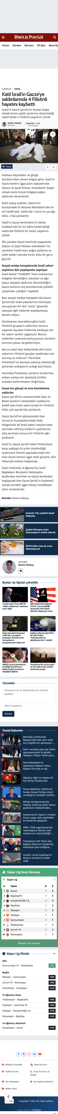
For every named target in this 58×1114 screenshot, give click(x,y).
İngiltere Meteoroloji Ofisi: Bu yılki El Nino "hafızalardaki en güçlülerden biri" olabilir (42, 636)
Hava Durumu (40, 1064)
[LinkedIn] (34, 1054)
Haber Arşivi (11, 1088)
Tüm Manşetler (12, 1081)
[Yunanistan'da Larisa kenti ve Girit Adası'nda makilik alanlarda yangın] (43, 655)
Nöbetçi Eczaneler (13, 1064)
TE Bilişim (36, 1110)
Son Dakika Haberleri (43, 1081)
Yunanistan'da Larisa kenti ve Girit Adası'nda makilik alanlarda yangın (42, 667)
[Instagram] (29, 1054)
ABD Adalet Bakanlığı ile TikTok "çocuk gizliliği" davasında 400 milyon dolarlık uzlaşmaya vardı (41, 607)
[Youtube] (39, 1054)
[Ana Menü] (3, 37)
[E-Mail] (20, 571)
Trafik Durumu (12, 1071)
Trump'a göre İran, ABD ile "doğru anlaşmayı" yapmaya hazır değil (15, 606)
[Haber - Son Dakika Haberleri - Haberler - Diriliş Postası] (29, 37)
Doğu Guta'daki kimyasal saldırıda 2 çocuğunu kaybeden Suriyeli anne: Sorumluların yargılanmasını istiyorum (13, 638)
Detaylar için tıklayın (29, 943)
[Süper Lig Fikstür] (54, 953)
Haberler (6, 89)
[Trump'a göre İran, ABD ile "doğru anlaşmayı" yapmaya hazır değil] (15, 594)
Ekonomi (29, 45)
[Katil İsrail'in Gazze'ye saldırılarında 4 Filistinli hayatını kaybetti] (29, 146)
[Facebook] (18, 1054)
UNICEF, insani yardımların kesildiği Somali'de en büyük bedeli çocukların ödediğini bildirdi (14, 668)
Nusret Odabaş (26, 565)
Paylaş (8, 166)
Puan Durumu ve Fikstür (40, 1073)
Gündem (16, 45)
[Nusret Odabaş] (9, 566)
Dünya (5, 45)
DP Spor (41, 45)
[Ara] (54, 37)
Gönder (8, 713)
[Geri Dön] (8, 1097)
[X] (23, 1054)
